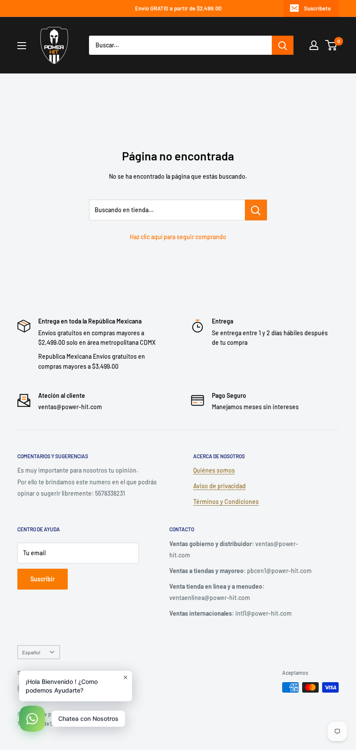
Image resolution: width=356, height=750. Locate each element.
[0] (331, 45)
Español (31, 652)
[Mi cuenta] (314, 45)
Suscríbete (317, 8)
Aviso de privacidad (219, 486)
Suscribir (42, 579)
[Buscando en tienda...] (256, 210)
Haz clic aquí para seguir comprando (178, 236)
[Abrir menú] (21, 45)
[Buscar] (282, 45)
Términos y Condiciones (226, 501)
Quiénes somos (214, 470)
